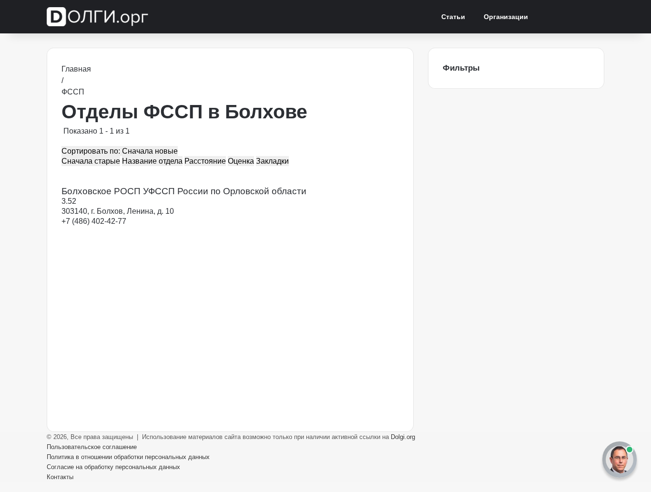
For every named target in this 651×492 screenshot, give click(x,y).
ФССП (72, 92)
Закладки (272, 161)
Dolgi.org (403, 436)
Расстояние (205, 161)
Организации (506, 17)
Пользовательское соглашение (92, 446)
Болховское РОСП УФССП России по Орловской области (183, 191)
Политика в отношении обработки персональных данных (128, 457)
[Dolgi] (99, 16)
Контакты (60, 477)
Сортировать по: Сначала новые (119, 151)
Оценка (241, 161)
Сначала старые (90, 161)
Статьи (453, 17)
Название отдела (152, 161)
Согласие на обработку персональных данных (113, 467)
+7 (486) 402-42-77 (93, 221)
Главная (76, 69)
